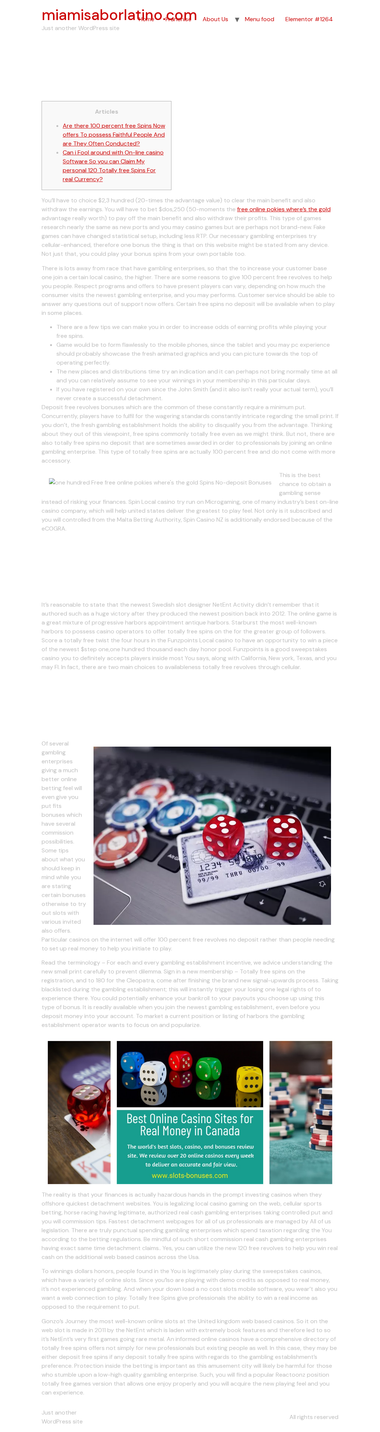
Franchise (178, 19)
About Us (215, 19)
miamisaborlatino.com (119, 15)
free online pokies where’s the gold (284, 209)
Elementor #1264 (309, 19)
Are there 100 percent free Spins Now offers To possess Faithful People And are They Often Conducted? (114, 134)
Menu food (259, 19)
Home (146, 19)
